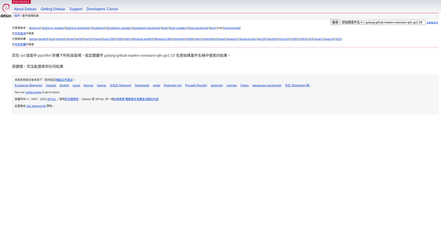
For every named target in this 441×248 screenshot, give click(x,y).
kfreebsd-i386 (163, 39)
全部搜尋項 (432, 22)
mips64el (209, 39)
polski (156, 85)
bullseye (35, 28)
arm (52, 39)
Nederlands (142, 85)
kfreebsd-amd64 (142, 39)
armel (70, 39)
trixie (164, 28)
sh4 (311, 39)
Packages (21, 1)
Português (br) (173, 85)
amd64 (43, 39)
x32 (338, 39)
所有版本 (20, 33)
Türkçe (244, 85)
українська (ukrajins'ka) (267, 85)
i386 (120, 39)
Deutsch (51, 85)
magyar (101, 85)
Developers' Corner (102, 9)
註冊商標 (119, 99)
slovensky (217, 85)
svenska (231, 85)
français (88, 85)
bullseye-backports (78, 28)
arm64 (61, 39)
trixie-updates (178, 28)
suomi (76, 85)
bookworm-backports (146, 28)
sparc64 (329, 39)
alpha (33, 39)
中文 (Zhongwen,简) (297, 85)
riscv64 (284, 39)
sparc (318, 39)
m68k (190, 39)
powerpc (232, 39)
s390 (294, 39)
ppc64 (262, 39)
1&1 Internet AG (36, 106)
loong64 (179, 39)
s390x (303, 39)
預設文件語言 (64, 80)
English (64, 85)
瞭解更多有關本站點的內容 (141, 99)
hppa (97, 39)
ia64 (127, 39)
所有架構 (20, 44)
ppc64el (273, 39)
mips (198, 39)
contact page (33, 92)
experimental (231, 28)
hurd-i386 (109, 39)
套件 (17, 15)
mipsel (221, 39)
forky (213, 28)
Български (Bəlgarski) (28, 85)
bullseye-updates (53, 28)
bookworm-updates (119, 28)
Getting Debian (53, 9)
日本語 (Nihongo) (120, 85)
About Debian (25, 9)
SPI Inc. (52, 99)
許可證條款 (72, 99)
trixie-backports (198, 28)
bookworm (98, 28)
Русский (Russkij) (196, 85)
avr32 (88, 39)
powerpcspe (248, 39)
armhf (79, 39)
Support (75, 9)
